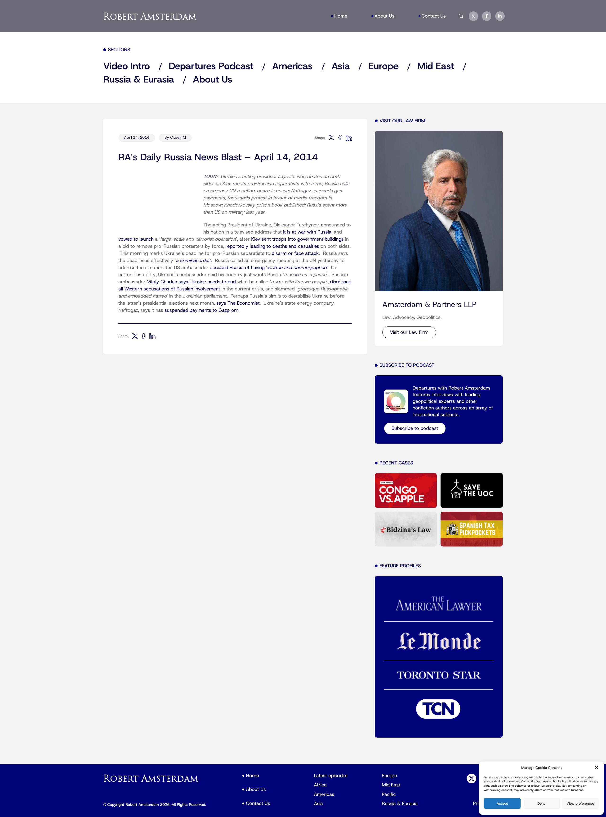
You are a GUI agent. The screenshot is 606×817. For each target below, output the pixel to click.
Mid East (435, 66)
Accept (502, 803)
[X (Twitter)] (473, 16)
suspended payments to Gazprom (201, 310)
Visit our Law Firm (409, 332)
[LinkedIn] (500, 16)
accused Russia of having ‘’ (269, 268)
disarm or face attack (295, 253)
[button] (596, 767)
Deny (541, 803)
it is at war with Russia (307, 232)
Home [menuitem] (340, 16)
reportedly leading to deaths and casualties (272, 246)
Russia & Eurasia (138, 79)
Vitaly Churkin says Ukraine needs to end (191, 282)
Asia (341, 66)
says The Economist (238, 303)
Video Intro (126, 66)
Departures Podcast (211, 66)
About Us (212, 79)
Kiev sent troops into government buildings (297, 239)
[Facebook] (487, 16)
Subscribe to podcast (415, 428)
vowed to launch (136, 239)
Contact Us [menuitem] (434, 16)
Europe (383, 66)
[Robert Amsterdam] (150, 16)
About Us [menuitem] (384, 16)
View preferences (580, 803)
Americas (292, 66)
